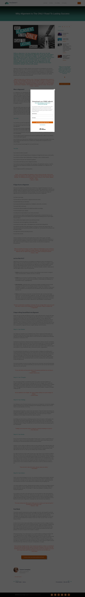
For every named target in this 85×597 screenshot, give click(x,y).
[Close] (54, 90)
